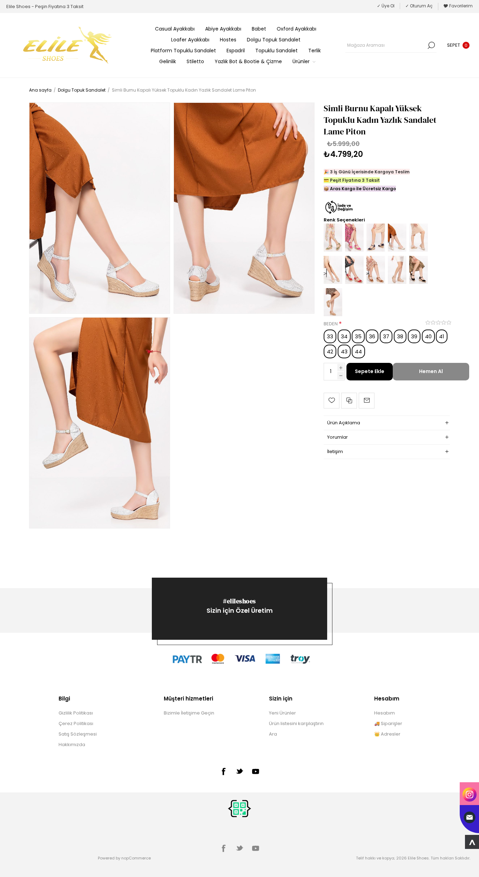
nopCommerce (136, 858)
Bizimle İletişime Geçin (189, 713)
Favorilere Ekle (331, 400)
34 (344, 336)
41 (441, 336)
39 (414, 336)
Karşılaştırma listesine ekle (349, 400)
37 (386, 336)
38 (400, 336)
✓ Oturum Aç (419, 6)
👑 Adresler (387, 734)
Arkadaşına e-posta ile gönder (367, 400)
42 (330, 351)
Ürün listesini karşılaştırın (296, 723)
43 (344, 351)
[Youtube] (256, 771)
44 (358, 351)
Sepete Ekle (369, 371)
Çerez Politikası (76, 723)
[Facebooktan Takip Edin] (223, 771)
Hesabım (384, 713)
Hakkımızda (72, 744)
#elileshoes (239, 601)
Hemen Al (431, 371)
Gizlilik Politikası (76, 713)
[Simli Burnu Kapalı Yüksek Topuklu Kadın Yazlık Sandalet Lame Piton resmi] (99, 208)
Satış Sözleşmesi (78, 734)
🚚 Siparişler (388, 723)
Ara (431, 45)
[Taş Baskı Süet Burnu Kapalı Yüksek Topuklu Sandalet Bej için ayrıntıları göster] (397, 282)
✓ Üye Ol (385, 6)
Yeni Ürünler (282, 713)
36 (372, 336)
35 (358, 336)
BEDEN (331, 324)
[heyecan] (239, 771)
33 (330, 336)
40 (428, 336)
